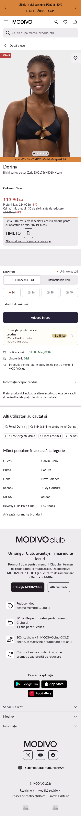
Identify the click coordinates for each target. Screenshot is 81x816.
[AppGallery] (40, 693)
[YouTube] (40, 755)
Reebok (8, 488)
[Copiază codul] (28, 233)
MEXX (7, 497)
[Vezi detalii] (75, 382)
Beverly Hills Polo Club (19, 505)
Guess (7, 461)
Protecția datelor (59, 796)
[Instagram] (28, 755)
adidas (45, 497)
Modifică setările (48, 790)
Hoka (6, 479)
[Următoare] (75, 7)
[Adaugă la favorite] (76, 58)
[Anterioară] (5, 7)
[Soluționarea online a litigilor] (55, 807)
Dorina (10, 166)
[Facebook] (53, 755)
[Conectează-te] (56, 22)
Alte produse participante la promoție (28, 241)
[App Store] (54, 684)
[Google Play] (27, 684)
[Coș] (74, 22)
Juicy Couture (51, 488)
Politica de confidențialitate (28, 796)
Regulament (27, 790)
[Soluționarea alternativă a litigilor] (25, 807)
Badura (46, 470)
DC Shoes (48, 505)
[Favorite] (65, 22)
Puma (7, 470)
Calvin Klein (49, 461)
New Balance (50, 479)
